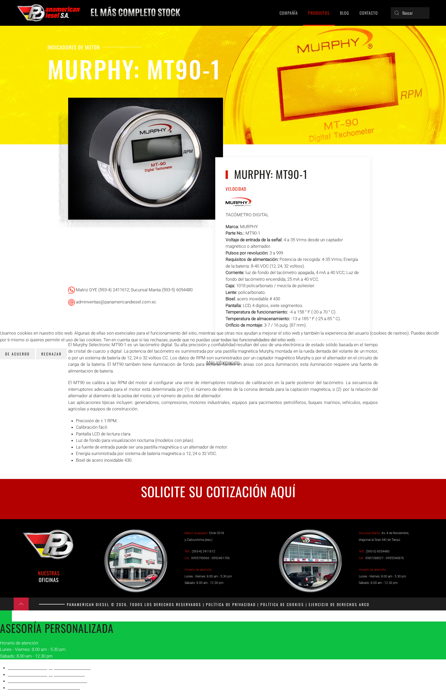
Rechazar (51, 354)
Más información (223, 362)
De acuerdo (17, 354)
